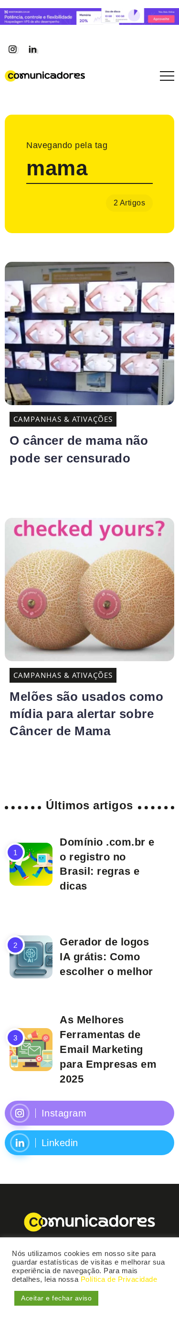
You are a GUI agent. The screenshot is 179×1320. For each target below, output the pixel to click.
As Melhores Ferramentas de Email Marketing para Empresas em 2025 (108, 1049)
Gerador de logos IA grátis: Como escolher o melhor (106, 956)
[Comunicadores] (45, 75)
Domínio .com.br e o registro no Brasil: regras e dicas (107, 864)
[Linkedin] (32, 49)
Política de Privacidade (119, 1279)
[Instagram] (12, 49)
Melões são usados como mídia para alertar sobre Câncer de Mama (86, 714)
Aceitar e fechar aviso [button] (56, 1298)
